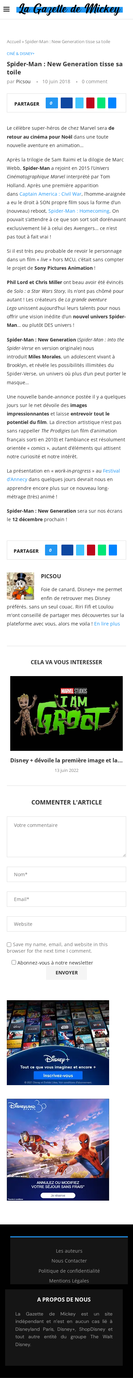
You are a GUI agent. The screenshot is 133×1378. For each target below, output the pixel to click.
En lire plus (107, 623)
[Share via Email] (112, 103)
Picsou (23, 81)
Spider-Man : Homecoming (78, 211)
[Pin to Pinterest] (90, 103)
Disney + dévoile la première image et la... (66, 760)
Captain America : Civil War (50, 194)
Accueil (14, 41)
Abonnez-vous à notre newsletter (54, 962)
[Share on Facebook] (67, 103)
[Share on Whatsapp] (101, 103)
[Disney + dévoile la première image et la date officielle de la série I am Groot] (66, 713)
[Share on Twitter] (79, 103)
